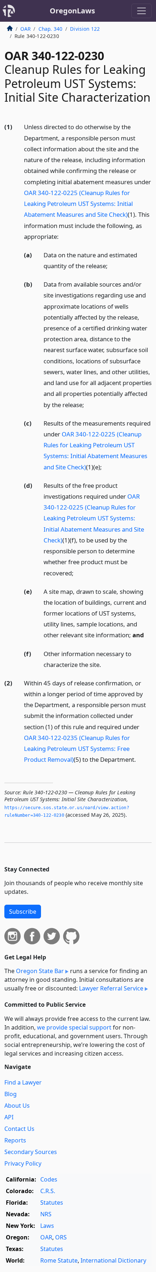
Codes (48, 1179)
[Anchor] (63, 236)
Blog (10, 1094)
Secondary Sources (30, 1152)
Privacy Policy (22, 1163)
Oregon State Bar (40, 971)
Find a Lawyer (23, 1082)
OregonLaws (72, 11)
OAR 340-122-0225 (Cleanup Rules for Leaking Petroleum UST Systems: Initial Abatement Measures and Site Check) (78, 204)
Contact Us (19, 1129)
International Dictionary (113, 1260)
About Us (17, 1106)
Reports (15, 1140)
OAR (25, 28)
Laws (47, 1226)
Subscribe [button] (22, 912)
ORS (61, 1237)
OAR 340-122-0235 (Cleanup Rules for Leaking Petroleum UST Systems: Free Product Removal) (77, 749)
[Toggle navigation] (141, 11)
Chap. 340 (50, 28)
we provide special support (74, 1027)
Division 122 (85, 28)
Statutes (51, 1203)
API (8, 1117)
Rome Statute (59, 1260)
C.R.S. (47, 1191)
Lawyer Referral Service (111, 988)
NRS (46, 1214)
